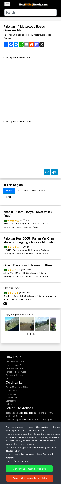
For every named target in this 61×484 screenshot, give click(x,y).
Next (51, 324)
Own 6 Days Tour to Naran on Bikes (27, 265)
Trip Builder (11, 393)
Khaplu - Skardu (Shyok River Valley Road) (27, 213)
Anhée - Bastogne (43, 419)
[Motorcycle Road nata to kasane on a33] (27, 324)
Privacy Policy (46, 447)
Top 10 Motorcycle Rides (17, 387)
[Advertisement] (30, 89)
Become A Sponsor (15, 375)
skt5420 (7, 250)
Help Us (9, 404)
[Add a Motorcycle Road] (47, 172)
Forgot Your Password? (16, 371)
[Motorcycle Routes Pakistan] (5, 220)
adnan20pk (9, 273)
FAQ (7, 378)
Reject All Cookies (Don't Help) (30, 478)
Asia (36, 223)
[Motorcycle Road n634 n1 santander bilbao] (42, 324)
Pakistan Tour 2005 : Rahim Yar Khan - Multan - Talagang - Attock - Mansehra (29, 240)
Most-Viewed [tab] (38, 190)
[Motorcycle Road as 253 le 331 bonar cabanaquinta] (12, 324)
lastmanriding (12, 412)
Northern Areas (30, 227)
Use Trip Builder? (13, 365)
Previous (9, 324)
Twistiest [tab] (10, 196)
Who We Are (11, 397)
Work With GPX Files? (15, 368)
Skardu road (11, 288)
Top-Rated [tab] (23, 190)
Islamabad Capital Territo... (36, 253)
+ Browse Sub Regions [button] (14, 34)
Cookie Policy (13, 451)
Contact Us (11, 400)
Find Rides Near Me (15, 361)
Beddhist (7, 296)
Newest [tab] (9, 190)
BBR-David (8, 223)
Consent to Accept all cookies (29, 468)
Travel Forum (12, 390)
